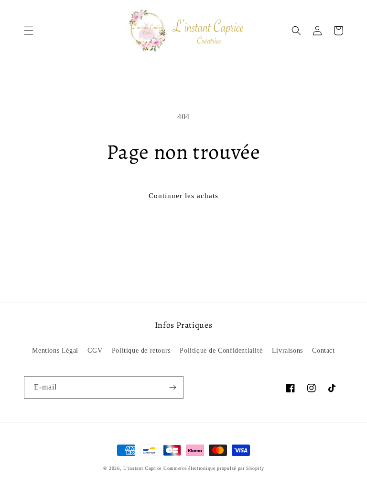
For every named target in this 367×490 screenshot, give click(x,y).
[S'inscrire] (172, 387)
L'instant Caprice (143, 468)
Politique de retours (141, 350)
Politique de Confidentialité (221, 350)
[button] (28, 30)
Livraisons (287, 350)
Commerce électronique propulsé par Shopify (213, 468)
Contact (323, 350)
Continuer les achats (183, 196)
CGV (94, 350)
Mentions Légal (55, 350)
